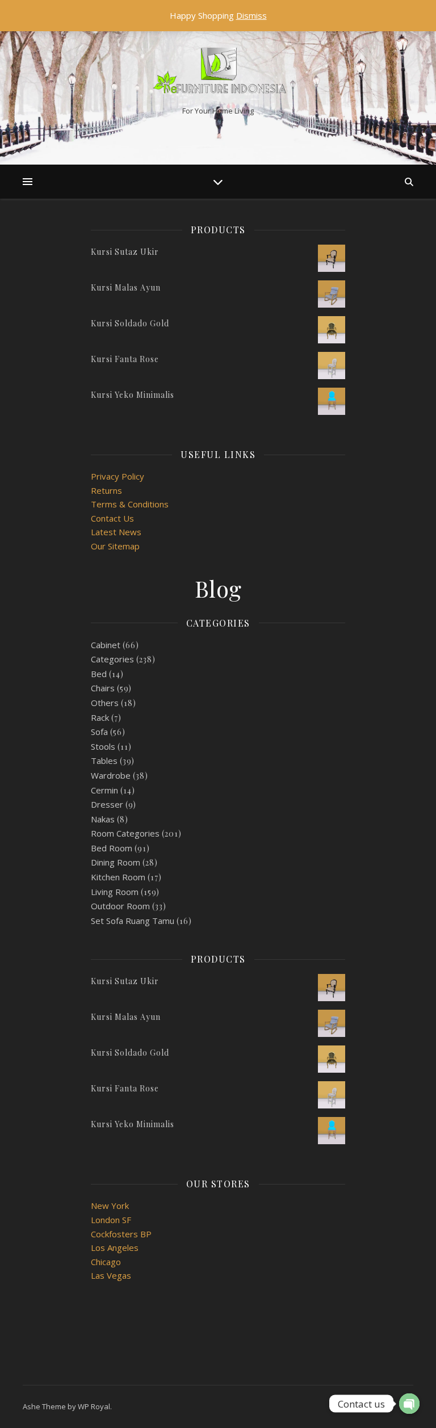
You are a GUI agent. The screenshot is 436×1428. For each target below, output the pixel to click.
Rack (100, 717)
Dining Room (115, 862)
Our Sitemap (115, 546)
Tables (104, 760)
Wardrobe (111, 775)
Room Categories (125, 833)
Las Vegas (111, 1275)
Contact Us (112, 518)
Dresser (107, 804)
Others (105, 702)
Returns (106, 490)
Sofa (99, 731)
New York (110, 1205)
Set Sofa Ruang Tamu (132, 920)
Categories (112, 659)
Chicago (106, 1261)
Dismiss (251, 15)
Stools (103, 746)
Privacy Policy (117, 476)
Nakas (103, 819)
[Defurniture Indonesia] (218, 73)
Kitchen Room (118, 877)
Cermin (104, 790)
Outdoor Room (120, 906)
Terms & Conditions (130, 504)
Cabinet (105, 644)
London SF (111, 1219)
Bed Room (111, 848)
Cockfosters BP (121, 1234)
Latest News (116, 531)
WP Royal (94, 1406)
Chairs (103, 688)
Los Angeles (115, 1247)
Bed (99, 673)
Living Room (115, 891)
